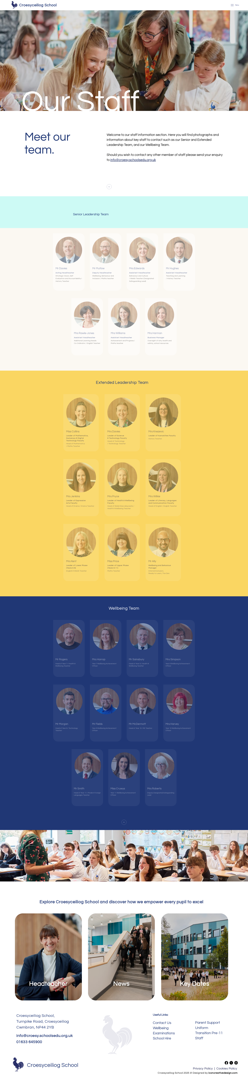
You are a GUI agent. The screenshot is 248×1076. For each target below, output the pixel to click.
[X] (231, 1063)
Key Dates (194, 984)
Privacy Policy (203, 1068)
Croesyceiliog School (38, 5)
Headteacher (48, 984)
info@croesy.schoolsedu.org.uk (133, 160)
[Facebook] (226, 1063)
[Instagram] (236, 1063)
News (121, 984)
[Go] (109, 183)
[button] (173, 1015)
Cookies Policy (227, 1068)
